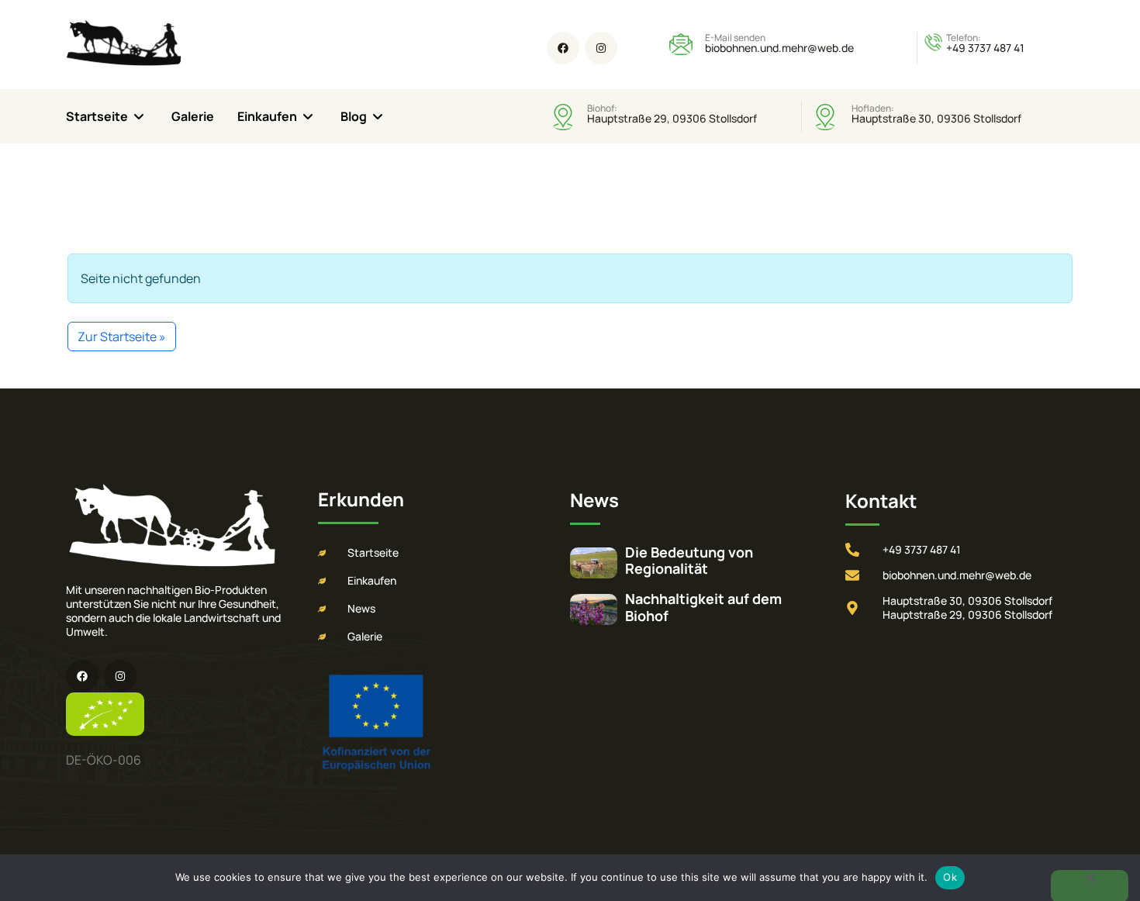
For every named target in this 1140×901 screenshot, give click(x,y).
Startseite (97, 116)
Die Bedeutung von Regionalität (689, 560)
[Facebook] (563, 48)
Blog (353, 116)
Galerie (192, 116)
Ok (950, 877)
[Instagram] (601, 48)
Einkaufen (267, 116)
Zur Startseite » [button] (122, 336)
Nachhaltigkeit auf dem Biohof (703, 607)
